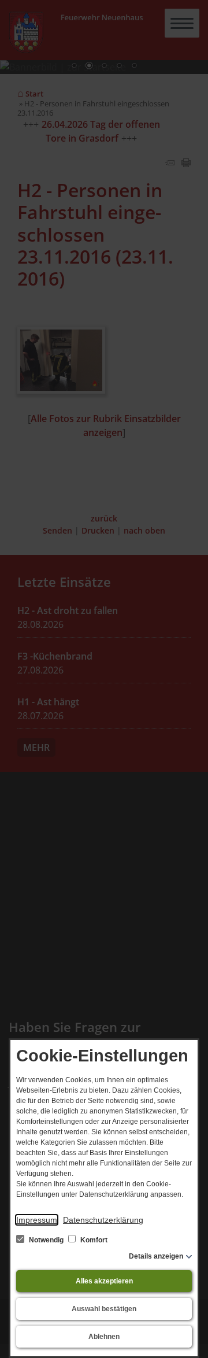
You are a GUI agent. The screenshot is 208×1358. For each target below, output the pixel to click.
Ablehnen (104, 1337)
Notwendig (46, 1240)
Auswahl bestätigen (104, 1309)
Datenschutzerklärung (103, 1219)
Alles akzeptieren (104, 1281)
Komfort (93, 1240)
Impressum (36, 1219)
